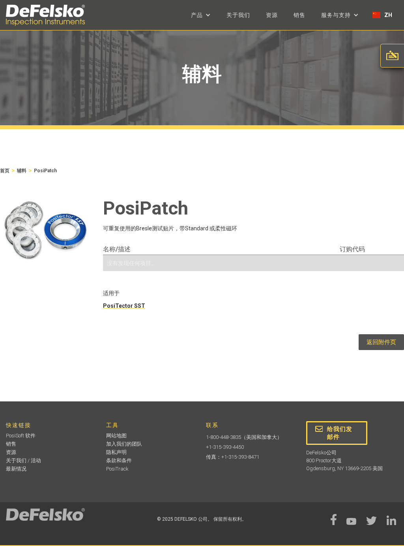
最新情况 (16, 469)
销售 (299, 15)
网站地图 (116, 436)
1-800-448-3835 (223, 437)
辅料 (21, 170)
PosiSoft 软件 (21, 436)
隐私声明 (116, 452)
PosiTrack (117, 469)
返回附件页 (381, 342)
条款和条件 (119, 460)
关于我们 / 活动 (23, 460)
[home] (45, 15)
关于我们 (238, 15)
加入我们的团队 (124, 444)
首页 (4, 170)
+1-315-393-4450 (225, 447)
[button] (201, 15)
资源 (272, 15)
